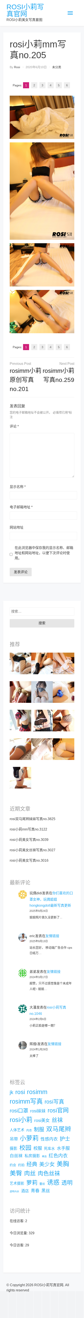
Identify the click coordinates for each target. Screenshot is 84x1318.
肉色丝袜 (49, 1173)
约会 (13, 1165)
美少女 (47, 1164)
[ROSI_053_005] (63, 720)
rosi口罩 (19, 1111)
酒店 (25, 1191)
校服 (37, 1148)
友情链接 (52, 936)
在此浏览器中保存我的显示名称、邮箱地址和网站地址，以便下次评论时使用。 (44, 553)
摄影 (13, 1148)
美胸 (63, 1163)
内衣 (29, 1130)
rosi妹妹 (38, 1111)
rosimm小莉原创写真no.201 (25, 379)
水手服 (63, 1148)
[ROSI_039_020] (42, 720)
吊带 (14, 1139)
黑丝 (45, 1190)
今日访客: (17, 1245)
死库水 (49, 1149)
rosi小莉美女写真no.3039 (29, 840)
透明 (67, 1183)
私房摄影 (32, 1156)
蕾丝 (42, 1183)
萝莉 (31, 1183)
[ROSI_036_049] (20, 749)
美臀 (16, 1173)
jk (11, 1092)
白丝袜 (16, 1155)
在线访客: (17, 1221)
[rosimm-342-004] (20, 720)
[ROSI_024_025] (63, 749)
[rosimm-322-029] (20, 663)
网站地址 (16, 527)
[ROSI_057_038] (63, 692)
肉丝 (30, 1173)
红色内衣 (58, 1155)
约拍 (21, 1165)
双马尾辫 (58, 1129)
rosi (17, 67)
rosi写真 (54, 1102)
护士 (65, 1139)
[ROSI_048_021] (63, 663)
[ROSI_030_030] (20, 777)
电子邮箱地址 (21, 507)
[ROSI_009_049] (42, 663)
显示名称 (18, 487)
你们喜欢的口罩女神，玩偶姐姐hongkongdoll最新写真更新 (51, 899)
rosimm (37, 1091)
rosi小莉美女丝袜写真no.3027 (32, 850)
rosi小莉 (21, 1119)
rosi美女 (42, 1120)
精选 (44, 1156)
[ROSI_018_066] (20, 692)
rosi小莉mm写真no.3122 (28, 829)
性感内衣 (49, 1139)
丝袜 (57, 1120)
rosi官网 (58, 1110)
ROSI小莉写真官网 (25, 10)
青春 (35, 1190)
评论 (14, 426)
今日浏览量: (19, 1233)
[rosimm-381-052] (42, 749)
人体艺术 (17, 1130)
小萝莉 (29, 1138)
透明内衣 (14, 1191)
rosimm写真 (26, 1101)
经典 (31, 1164)
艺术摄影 (17, 1183)
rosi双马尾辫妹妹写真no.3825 (32, 819)
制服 (39, 1129)
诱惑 (53, 1182)
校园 (25, 1147)
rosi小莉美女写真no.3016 (29, 860)
